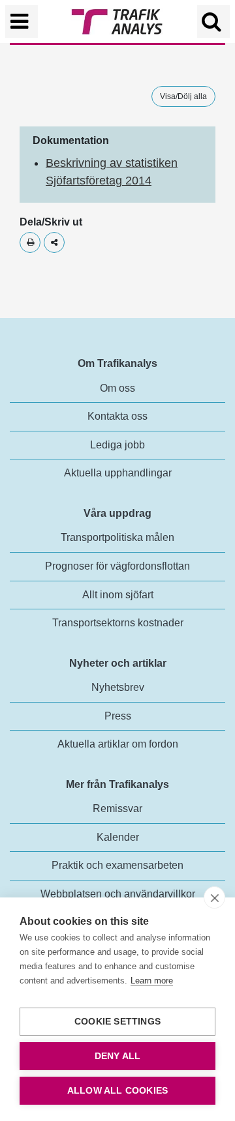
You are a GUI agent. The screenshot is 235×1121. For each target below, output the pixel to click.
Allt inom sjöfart (117, 594)
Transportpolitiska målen (117, 537)
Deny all (118, 1056)
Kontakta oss (117, 416)
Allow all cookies (117, 1091)
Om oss (117, 388)
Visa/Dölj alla (183, 96)
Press (117, 715)
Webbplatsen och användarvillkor (117, 893)
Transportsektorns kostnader (117, 622)
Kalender (118, 837)
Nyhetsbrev (117, 687)
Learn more (152, 980)
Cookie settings (117, 1021)
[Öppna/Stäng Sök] (213, 21)
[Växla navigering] (21, 21)
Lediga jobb (117, 444)
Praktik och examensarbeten (117, 865)
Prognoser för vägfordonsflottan (117, 566)
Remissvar (117, 808)
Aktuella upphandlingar (118, 472)
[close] (214, 897)
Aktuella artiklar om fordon (117, 744)
